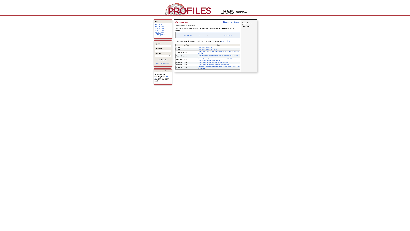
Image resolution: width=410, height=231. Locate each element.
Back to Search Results (231, 22)
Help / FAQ (157, 36)
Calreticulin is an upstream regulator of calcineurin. (213, 64)
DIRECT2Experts (159, 34)
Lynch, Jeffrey (228, 35)
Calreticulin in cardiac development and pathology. (213, 62)
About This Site (159, 28)
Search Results (187, 35)
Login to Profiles (159, 32)
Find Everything (159, 26)
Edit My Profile (159, 30)
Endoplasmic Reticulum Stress (207, 49)
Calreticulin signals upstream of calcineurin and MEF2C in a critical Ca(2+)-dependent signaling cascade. (218, 59)
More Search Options (162, 63)
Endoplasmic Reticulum (205, 47)
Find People (158, 24)
